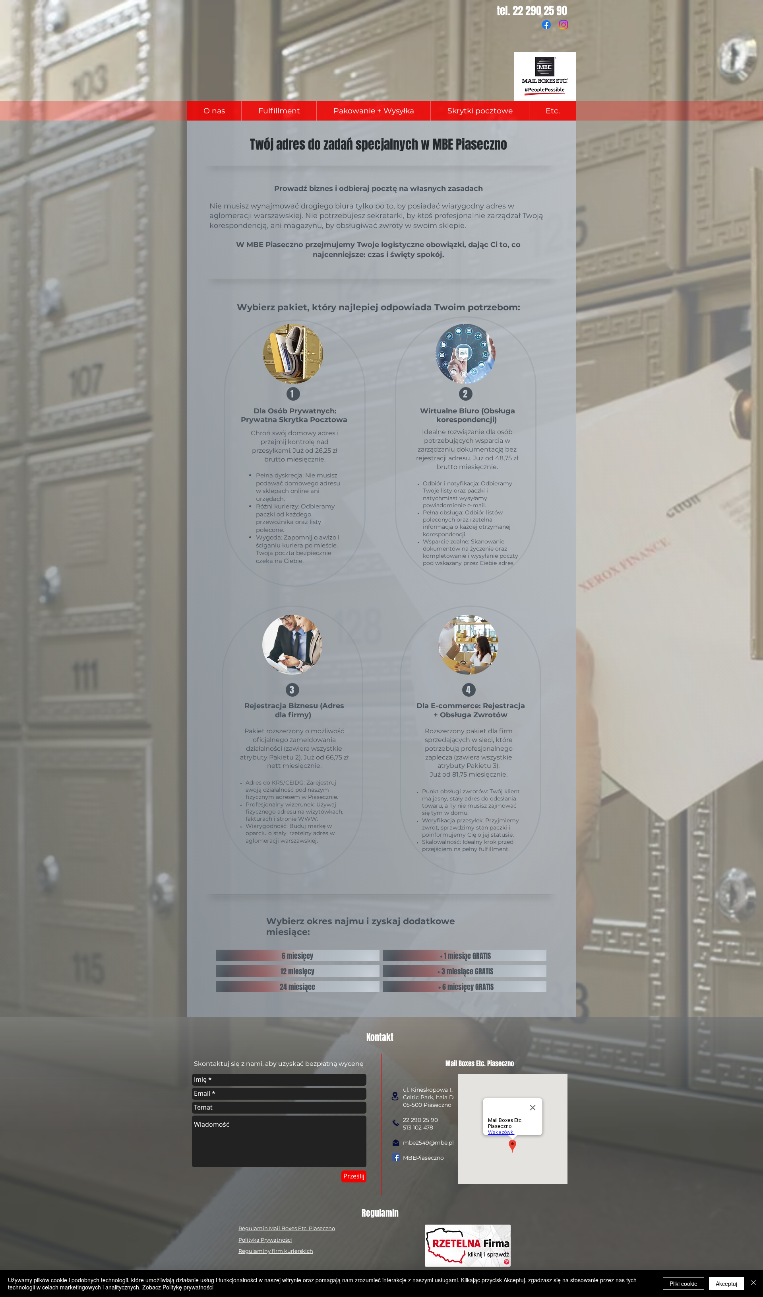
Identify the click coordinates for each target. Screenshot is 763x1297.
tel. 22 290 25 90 (533, 11)
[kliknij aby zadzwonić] (396, 1123)
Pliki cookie (683, 1283)
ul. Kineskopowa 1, (428, 1089)
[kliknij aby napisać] (396, 1143)
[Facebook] (546, 25)
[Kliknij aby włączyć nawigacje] (395, 1096)
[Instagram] (563, 25)
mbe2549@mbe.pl (428, 1142)
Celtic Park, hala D (428, 1097)
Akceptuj (726, 1283)
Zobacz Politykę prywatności (177, 1287)
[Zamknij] (753, 1283)
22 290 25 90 (420, 1120)
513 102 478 (418, 1127)
